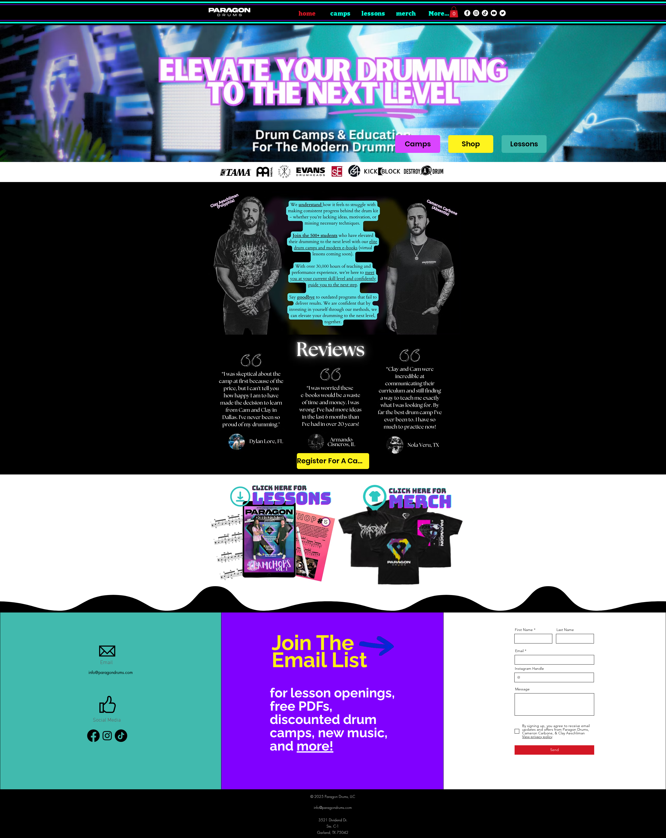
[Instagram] (107, 735)
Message (522, 689)
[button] (453, 12)
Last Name (565, 629)
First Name (524, 629)
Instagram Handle (529, 668)
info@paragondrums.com (110, 672)
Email (519, 651)
